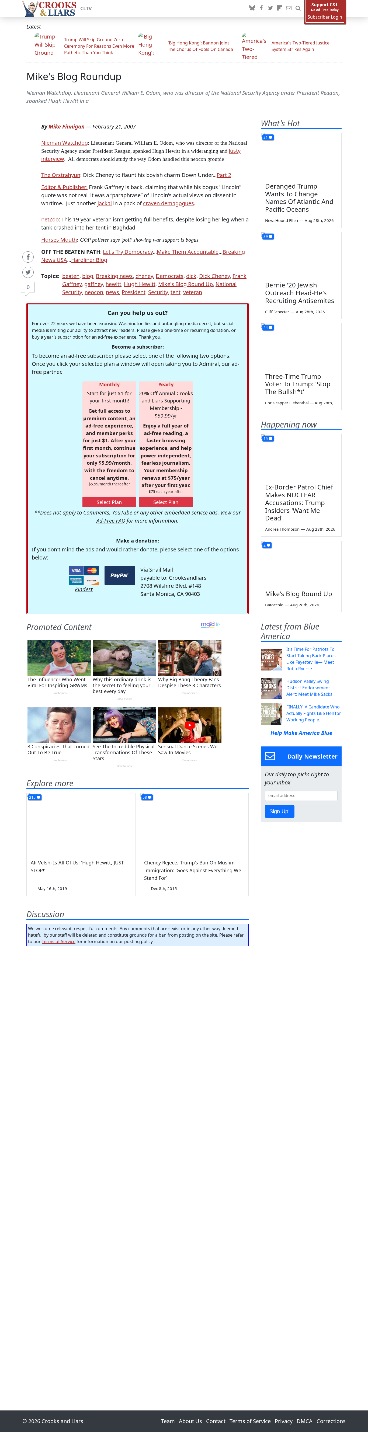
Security (158, 292)
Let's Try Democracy (128, 251)
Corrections (331, 1421)
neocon (94, 292)
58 (145, 797)
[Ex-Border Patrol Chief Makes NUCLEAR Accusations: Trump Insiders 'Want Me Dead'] (301, 456)
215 (32, 797)
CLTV (86, 8)
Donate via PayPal (120, 575)
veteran (192, 292)
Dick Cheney (214, 276)
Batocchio (274, 604)
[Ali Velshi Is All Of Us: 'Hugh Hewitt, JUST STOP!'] (81, 823)
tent (175, 292)
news (112, 292)
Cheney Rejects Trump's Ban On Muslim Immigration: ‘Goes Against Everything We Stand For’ (192, 870)
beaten (70, 276)
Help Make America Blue (301, 732)
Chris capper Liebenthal (287, 402)
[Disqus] (137, 1163)
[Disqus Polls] (137, 1020)
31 (265, 137)
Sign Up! (279, 811)
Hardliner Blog (89, 259)
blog (87, 276)
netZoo (50, 219)
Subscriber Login (325, 17)
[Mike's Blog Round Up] (301, 563)
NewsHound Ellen (281, 220)
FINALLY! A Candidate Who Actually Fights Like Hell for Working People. (313, 713)
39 (265, 236)
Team (168, 1421)
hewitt (113, 284)
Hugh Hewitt (139, 284)
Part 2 (224, 175)
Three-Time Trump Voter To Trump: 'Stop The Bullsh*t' (298, 384)
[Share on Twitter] (28, 272)
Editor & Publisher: (64, 187)
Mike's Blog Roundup (73, 76)
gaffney (93, 284)
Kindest (84, 589)
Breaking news (114, 276)
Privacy (284, 1421)
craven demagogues (168, 203)
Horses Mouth (59, 239)
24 (265, 327)
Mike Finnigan (66, 126)
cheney (144, 276)
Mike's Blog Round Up (185, 284)
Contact (215, 1421)
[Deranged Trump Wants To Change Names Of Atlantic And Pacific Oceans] (301, 155)
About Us (190, 1421)
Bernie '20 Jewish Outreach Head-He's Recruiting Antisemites (299, 292)
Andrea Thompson (282, 529)
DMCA (305, 1421)
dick (191, 276)
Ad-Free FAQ (110, 520)
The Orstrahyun (60, 175)
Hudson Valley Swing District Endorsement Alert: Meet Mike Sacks (309, 687)
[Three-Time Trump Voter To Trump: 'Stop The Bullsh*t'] (301, 346)
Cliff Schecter (277, 311)
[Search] (298, 8)
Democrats (169, 276)
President (133, 292)
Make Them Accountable (187, 251)
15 (265, 438)
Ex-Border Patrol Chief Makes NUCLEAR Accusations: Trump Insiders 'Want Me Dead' (299, 502)
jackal (105, 203)
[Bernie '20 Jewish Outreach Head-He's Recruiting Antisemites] (301, 254)
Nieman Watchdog (64, 142)
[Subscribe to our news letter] (289, 8)
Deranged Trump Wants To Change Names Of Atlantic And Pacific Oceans (299, 198)
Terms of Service (58, 941)
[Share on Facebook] (28, 257)
